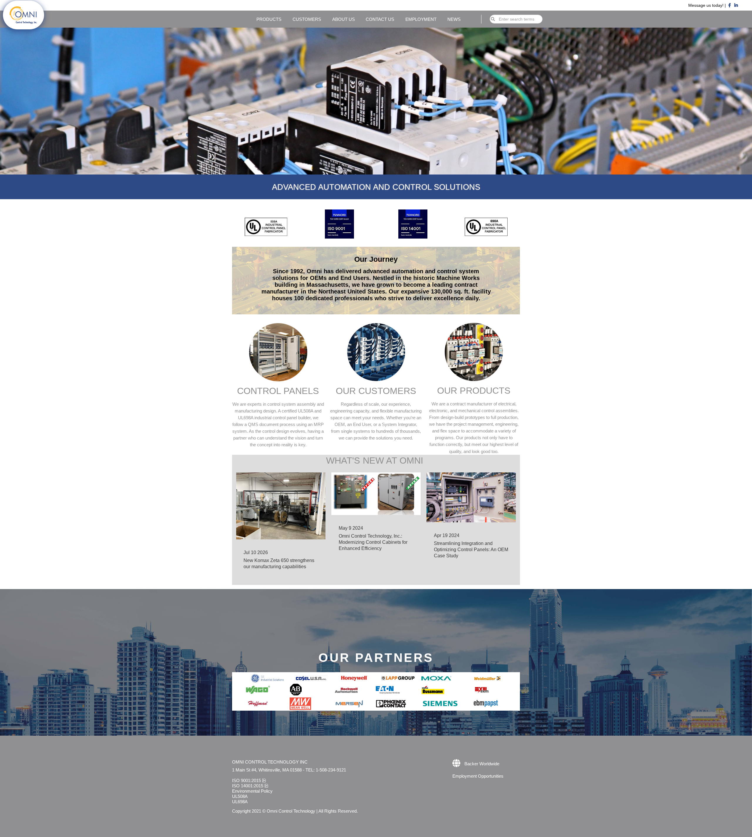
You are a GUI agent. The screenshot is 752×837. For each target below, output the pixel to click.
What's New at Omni (376, 460)
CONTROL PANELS (278, 391)
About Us (343, 19)
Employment (421, 19)
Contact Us (380, 19)
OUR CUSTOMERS (376, 391)
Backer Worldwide (481, 763)
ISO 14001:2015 (250, 785)
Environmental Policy (252, 791)
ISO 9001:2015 (249, 780)
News (454, 19)
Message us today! (706, 5)
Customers (307, 19)
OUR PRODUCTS (474, 390)
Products (268, 19)
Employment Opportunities (477, 776)
